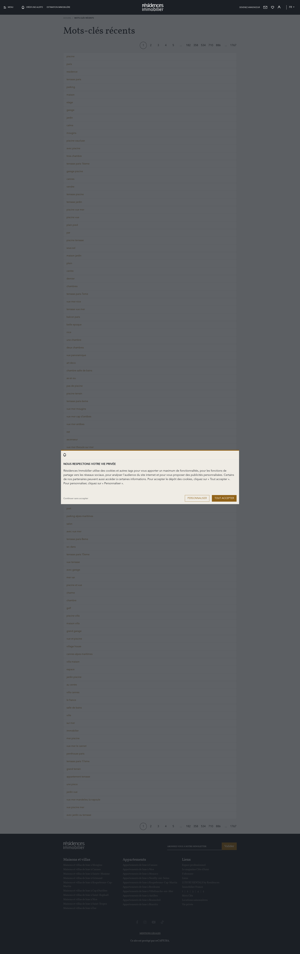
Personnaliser (197, 498)
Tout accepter (224, 498)
